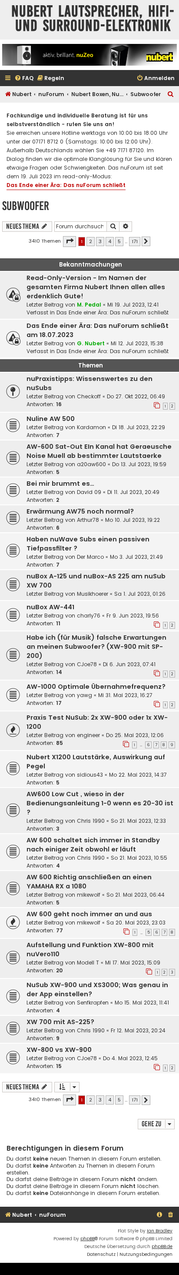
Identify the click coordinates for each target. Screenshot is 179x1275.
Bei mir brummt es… (60, 483)
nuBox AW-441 (50, 607)
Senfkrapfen (93, 1002)
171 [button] (135, 241)
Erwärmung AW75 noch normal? (80, 511)
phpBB (87, 1238)
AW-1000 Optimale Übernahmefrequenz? (96, 686)
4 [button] (109, 241)
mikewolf (88, 894)
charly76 (88, 615)
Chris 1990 (91, 820)
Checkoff (89, 396)
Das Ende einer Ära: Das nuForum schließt (66, 185)
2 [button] (90, 241)
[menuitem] (23, 78)
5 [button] (119, 241)
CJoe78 (87, 664)
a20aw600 (91, 464)
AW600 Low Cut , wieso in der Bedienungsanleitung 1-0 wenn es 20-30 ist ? (100, 803)
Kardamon (91, 427)
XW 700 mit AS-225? (60, 1022)
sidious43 (90, 774)
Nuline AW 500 (51, 418)
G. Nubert (91, 343)
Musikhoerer (92, 593)
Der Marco (90, 557)
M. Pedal (89, 304)
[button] (69, 241)
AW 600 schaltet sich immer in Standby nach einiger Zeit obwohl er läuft (93, 845)
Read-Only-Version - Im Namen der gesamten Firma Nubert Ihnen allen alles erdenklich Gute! (96, 287)
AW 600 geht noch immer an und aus (89, 914)
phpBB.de (162, 1246)
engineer (88, 735)
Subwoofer (25, 206)
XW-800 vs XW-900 (59, 1049)
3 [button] (100, 241)
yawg (84, 695)
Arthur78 (88, 520)
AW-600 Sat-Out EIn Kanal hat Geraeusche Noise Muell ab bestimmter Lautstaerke (99, 451)
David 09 (89, 492)
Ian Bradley (159, 1231)
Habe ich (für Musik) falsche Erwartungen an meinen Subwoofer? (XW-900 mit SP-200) (96, 646)
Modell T (88, 962)
